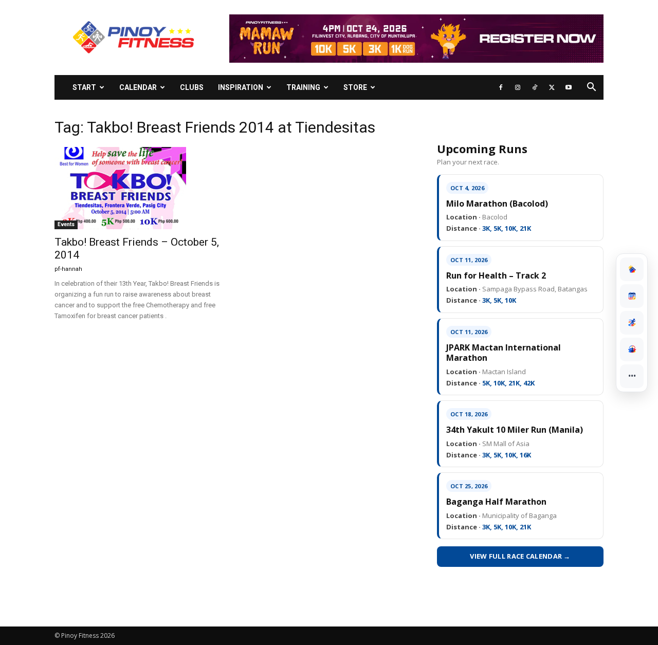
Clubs (192, 87)
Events (66, 224)
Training (303, 87)
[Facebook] (500, 87)
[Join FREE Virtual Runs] (632, 323)
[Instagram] (517, 87)
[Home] (632, 269)
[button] (591, 88)
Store (355, 87)
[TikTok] (534, 87)
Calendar (138, 87)
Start (84, 87)
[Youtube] (568, 87)
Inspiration (240, 87)
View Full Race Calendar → (520, 556)
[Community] (632, 349)
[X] (551, 87)
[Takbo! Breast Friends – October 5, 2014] (137, 188)
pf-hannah (68, 269)
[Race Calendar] (632, 296)
